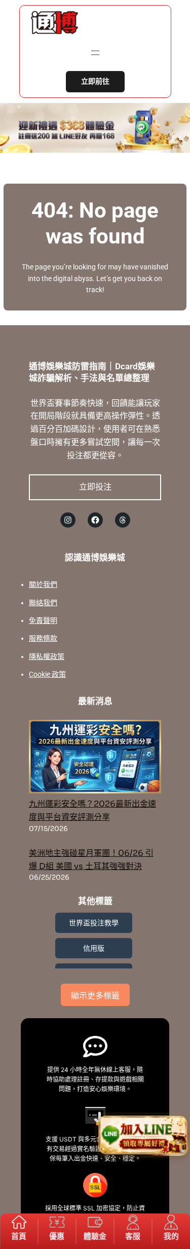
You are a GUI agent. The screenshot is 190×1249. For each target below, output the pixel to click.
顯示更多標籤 (95, 995)
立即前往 (95, 81)
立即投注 (95, 486)
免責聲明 (43, 620)
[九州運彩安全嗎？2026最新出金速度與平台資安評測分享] (95, 758)
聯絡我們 (43, 603)
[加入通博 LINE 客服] (142, 1135)
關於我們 (43, 584)
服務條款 (43, 638)
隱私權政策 (46, 656)
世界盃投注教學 (94, 922)
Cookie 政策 (47, 674)
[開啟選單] (95, 53)
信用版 (93, 948)
